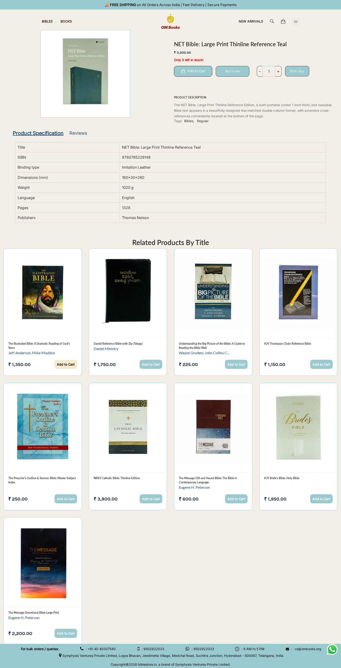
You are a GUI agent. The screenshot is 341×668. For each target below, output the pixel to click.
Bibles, (189, 121)
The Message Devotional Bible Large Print (33, 612)
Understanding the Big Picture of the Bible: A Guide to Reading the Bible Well (212, 346)
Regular (203, 121)
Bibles (47, 21)
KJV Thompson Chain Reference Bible (287, 343)
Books (66, 21)
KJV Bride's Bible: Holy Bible (281, 478)
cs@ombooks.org (308, 649)
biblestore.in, (148, 664)
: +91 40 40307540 (101, 649)
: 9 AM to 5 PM (252, 649)
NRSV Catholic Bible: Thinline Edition (117, 478)
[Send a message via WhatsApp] (332, 649)
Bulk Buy (297, 71)
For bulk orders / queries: (40, 649)
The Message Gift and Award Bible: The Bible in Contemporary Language (208, 480)
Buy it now (232, 71)
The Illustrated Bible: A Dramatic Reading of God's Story (39, 346)
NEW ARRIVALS (251, 21)
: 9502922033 (153, 649)
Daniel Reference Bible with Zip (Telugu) (118, 343)
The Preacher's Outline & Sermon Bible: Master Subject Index (42, 480)
